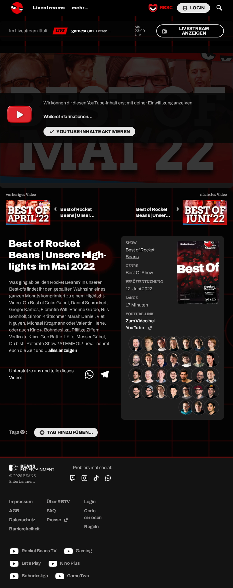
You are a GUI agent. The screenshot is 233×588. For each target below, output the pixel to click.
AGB (14, 510)
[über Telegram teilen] (104, 374)
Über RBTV (58, 501)
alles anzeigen (62, 350)
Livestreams (49, 7)
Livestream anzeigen (194, 30)
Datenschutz (22, 519)
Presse (54, 519)
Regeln (91, 526)
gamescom (82, 31)
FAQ (51, 510)
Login (197, 7)
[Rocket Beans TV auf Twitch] (72, 478)
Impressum (20, 501)
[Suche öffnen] (219, 8)
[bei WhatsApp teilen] (89, 374)
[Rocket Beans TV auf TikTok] (96, 478)
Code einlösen (93, 514)
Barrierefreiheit (24, 528)
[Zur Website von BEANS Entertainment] (31, 467)
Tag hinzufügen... (70, 432)
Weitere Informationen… (68, 116)
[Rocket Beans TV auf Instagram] (84, 478)
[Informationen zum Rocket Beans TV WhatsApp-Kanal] (108, 478)
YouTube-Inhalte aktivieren (93, 131)
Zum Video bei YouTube (140, 324)
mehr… (80, 7)
